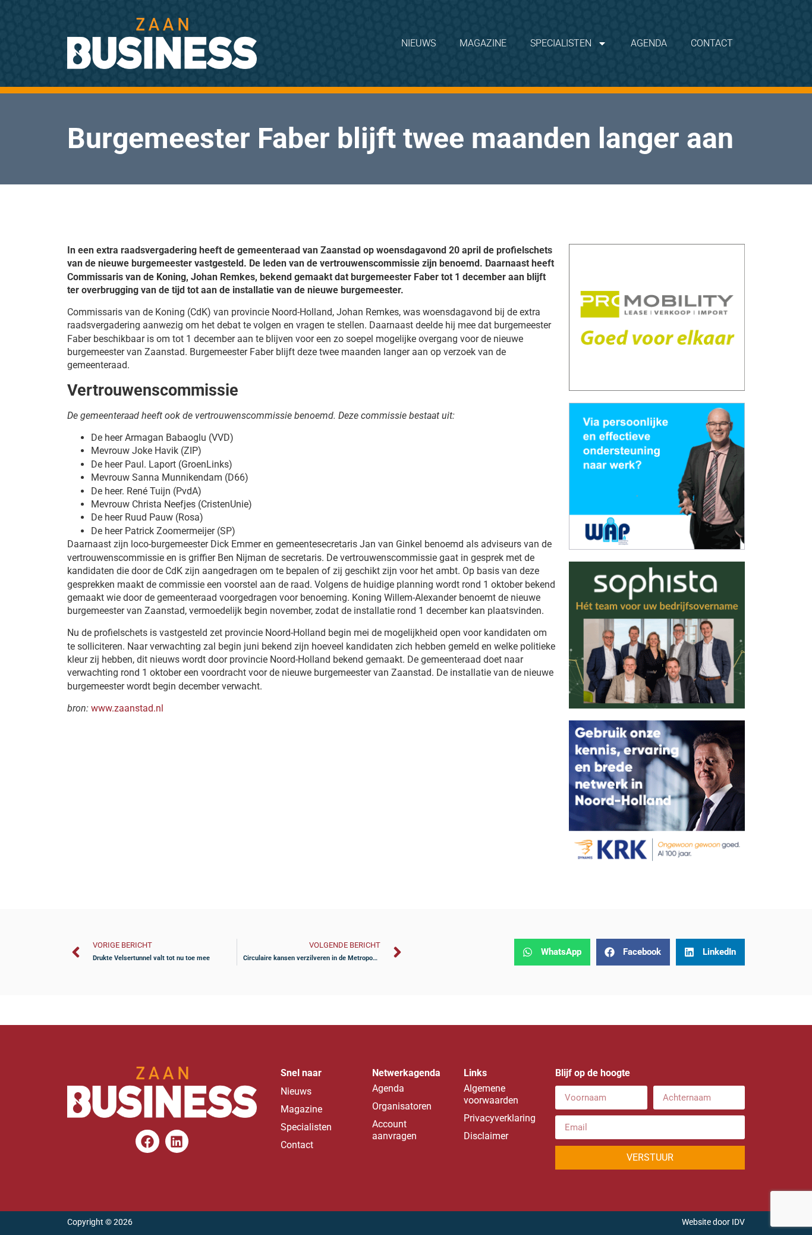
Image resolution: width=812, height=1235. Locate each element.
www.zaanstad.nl (127, 708)
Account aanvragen (394, 1130)
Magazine (482, 43)
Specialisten (560, 43)
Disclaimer (486, 1136)
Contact (712, 43)
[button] (552, 952)
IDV (738, 1222)
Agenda (649, 43)
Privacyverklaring (497, 1118)
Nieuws (418, 43)
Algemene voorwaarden (491, 1094)
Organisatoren (402, 1106)
